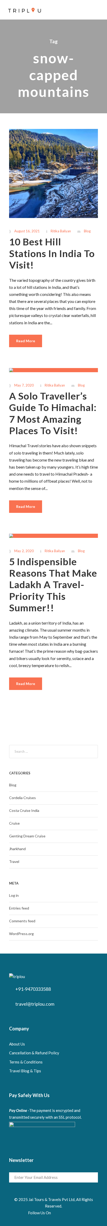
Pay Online (18, 1110)
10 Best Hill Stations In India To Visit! (52, 253)
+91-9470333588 (33, 989)
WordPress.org (21, 933)
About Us (17, 1044)
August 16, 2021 (27, 231)
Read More (25, 341)
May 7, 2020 (24, 385)
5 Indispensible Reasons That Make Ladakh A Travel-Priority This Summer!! (53, 585)
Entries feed (19, 908)
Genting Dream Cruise (27, 836)
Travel (14, 861)
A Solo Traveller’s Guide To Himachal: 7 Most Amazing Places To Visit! (53, 413)
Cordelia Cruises (22, 797)
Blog (87, 231)
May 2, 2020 (24, 551)
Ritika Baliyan (61, 231)
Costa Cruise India (24, 810)
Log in (14, 895)
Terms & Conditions (26, 1062)
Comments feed (22, 921)
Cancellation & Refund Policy (34, 1052)
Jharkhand (17, 849)
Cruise (14, 823)
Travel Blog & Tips (25, 1070)
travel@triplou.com (34, 1004)
